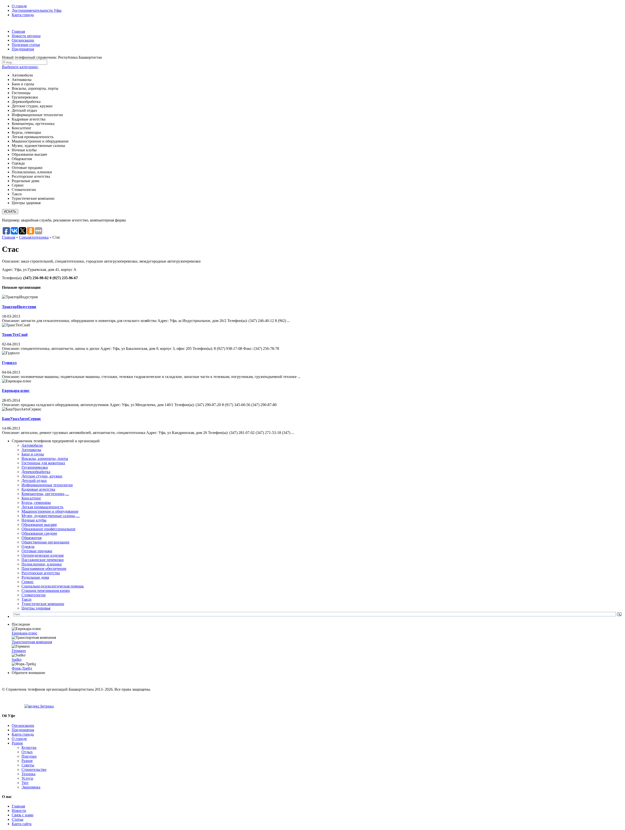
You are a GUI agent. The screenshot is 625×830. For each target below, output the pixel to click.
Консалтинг (31, 498)
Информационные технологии (47, 485)
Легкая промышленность (42, 507)
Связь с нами (22, 815)
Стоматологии (33, 595)
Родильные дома (35, 577)
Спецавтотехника (34, 237)
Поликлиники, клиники (41, 564)
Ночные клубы (33, 520)
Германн (19, 651)
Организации (23, 40)
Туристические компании (42, 604)
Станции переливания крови (45, 590)
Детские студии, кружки (41, 476)
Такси (26, 599)
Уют (25, 783)
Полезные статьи (26, 45)
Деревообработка (35, 472)
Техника (28, 774)
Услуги (27, 778)
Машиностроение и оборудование (49, 511)
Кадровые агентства (38, 489)
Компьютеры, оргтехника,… (45, 494)
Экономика (30, 787)
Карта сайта (21, 824)
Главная (18, 31)
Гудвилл (9, 363)
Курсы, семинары (36, 502)
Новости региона (26, 36)
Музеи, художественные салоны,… (50, 516)
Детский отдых (34, 480)
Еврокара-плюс (16, 390)
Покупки (29, 756)
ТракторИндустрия (19, 307)
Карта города (23, 15)
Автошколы (31, 450)
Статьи (17, 819)
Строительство (33, 769)
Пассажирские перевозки (42, 560)
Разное (17, 743)
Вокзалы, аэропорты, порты (44, 458)
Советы (27, 765)
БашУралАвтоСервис (21, 419)
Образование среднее (39, 533)
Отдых (27, 752)
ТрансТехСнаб (15, 334)
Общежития (31, 538)
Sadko (16, 659)
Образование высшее (39, 524)
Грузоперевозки (34, 467)
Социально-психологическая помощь (52, 586)
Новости (19, 810)
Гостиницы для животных (43, 463)
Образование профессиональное (48, 529)
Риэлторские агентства (40, 573)
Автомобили (32, 445)
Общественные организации (45, 542)
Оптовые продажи (36, 551)
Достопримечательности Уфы (37, 10)
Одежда (27, 546)
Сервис (27, 582)
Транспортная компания (32, 642)
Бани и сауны (32, 454)
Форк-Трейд (22, 668)
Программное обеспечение (43, 568)
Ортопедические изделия (42, 555)
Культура (28, 747)
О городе (19, 6)
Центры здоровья (35, 608)
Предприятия (23, 49)
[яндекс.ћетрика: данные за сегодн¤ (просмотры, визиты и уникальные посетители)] (39, 706)
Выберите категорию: (20, 67)
